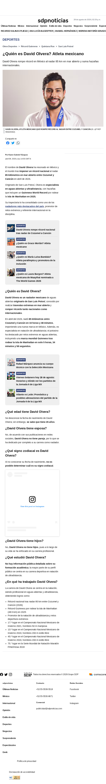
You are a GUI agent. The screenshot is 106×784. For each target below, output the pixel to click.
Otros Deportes (10, 46)
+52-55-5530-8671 (44, 696)
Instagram (74, 703)
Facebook (74, 689)
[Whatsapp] (18, 143)
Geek (5, 752)
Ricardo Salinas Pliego (14, 31)
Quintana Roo (48, 46)
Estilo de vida (55, 26)
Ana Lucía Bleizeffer (41, 31)
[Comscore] (97, 674)
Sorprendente (90, 26)
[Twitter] (13, 143)
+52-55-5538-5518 (44, 689)
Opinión (43, 26)
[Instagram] (10, 674)
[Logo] (53, 20)
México (21, 26)
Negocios (78, 26)
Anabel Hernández (66, 31)
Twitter (73, 696)
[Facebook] (7, 143)
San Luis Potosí (65, 46)
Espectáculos (9, 745)
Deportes (67, 26)
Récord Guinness (29, 46)
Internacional (32, 26)
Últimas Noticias (8, 26)
